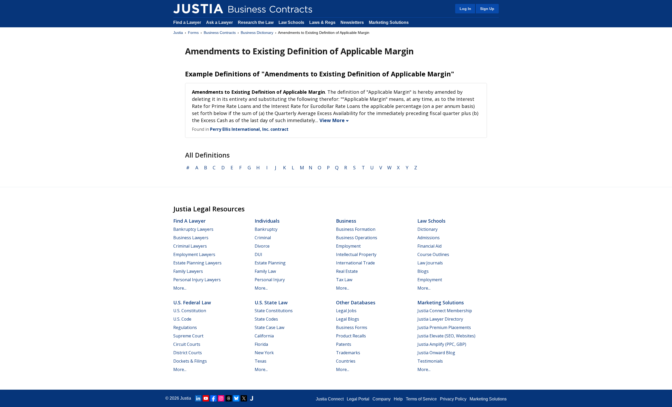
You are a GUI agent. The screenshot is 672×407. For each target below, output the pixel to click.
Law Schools (291, 22)
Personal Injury (270, 280)
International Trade (355, 263)
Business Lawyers (190, 238)
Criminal (263, 238)
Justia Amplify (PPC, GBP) (441, 344)
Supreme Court (188, 336)
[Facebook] (213, 398)
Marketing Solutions (389, 22)
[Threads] (228, 398)
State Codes (266, 319)
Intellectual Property (356, 254)
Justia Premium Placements (444, 327)
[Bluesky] (236, 398)
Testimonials (430, 361)
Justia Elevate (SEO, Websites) (446, 336)
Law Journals (430, 263)
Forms (193, 32)
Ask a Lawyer (220, 22)
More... (179, 288)
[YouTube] (206, 398)
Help (398, 399)
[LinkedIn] (198, 398)
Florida (261, 344)
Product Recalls (351, 336)
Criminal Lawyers (190, 246)
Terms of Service (421, 399)
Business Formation (355, 229)
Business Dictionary (257, 32)
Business (346, 221)
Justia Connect (330, 399)
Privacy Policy (453, 399)
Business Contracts (220, 32)
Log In (465, 9)
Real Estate (347, 271)
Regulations (185, 327)
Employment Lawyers (194, 254)
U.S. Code (182, 319)
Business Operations (356, 238)
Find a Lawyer (187, 22)
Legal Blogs (347, 319)
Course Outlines (433, 254)
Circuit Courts (186, 344)
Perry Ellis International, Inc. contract (249, 129)
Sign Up (487, 9)
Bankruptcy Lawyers (193, 229)
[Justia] (198, 8)
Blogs (423, 271)
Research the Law (256, 22)
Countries (345, 361)
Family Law (265, 271)
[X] (244, 398)
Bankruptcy (266, 229)
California (264, 336)
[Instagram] (221, 398)
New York (264, 353)
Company (381, 399)
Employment (348, 246)
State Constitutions (274, 311)
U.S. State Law (271, 302)
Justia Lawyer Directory (440, 319)
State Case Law (269, 327)
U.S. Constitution (189, 311)
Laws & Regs (322, 22)
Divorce (262, 246)
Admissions (428, 238)
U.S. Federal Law (192, 302)
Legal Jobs (346, 311)
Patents (343, 344)
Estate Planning (270, 263)
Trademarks (348, 353)
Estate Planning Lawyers (197, 263)
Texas (260, 361)
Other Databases (355, 302)
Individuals (267, 221)
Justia (178, 32)
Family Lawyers (188, 271)
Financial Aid (429, 246)
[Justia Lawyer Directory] (251, 398)
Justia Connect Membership (444, 311)
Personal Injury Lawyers (197, 280)
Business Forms (351, 327)
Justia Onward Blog (436, 353)
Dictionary (427, 229)
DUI (258, 254)
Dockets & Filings (190, 361)
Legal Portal (358, 399)
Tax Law (344, 280)
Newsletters (352, 22)
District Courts (187, 353)
